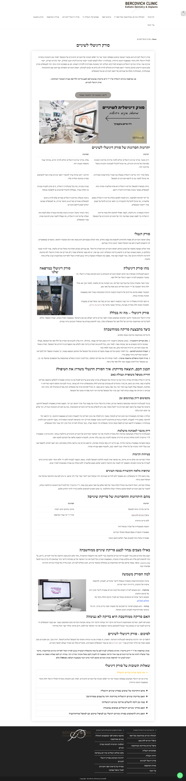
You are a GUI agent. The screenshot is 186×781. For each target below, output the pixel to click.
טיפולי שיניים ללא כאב (140, 515)
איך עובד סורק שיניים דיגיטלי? (131, 672)
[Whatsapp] (180, 775)
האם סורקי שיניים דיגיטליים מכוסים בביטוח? (124, 708)
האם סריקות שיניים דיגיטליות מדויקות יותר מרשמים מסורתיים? (115, 696)
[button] (93, 672)
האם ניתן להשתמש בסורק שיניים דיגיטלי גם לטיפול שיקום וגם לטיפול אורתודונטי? (107, 713)
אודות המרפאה (150, 766)
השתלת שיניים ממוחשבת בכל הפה (143, 736)
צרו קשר (153, 771)
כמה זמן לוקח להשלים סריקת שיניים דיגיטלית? (123, 702)
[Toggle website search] (143, 25)
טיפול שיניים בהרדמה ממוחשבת (143, 746)
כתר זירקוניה (145, 563)
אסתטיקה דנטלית (149, 751)
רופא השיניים (117, 643)
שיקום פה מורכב (95, 305)
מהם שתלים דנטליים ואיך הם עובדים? (109, 753)
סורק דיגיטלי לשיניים (148, 761)
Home (154, 39)
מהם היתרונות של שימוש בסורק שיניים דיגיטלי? (123, 690)
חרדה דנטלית (151, 756)
